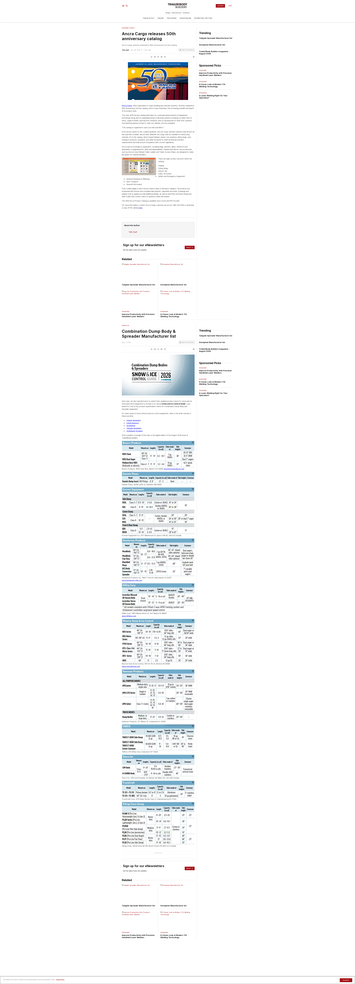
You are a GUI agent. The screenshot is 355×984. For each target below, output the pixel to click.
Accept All (346, 980)
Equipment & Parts (128, 28)
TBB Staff (125, 50)
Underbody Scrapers (134, 431)
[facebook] (151, 57)
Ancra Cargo (127, 106)
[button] (123, 5)
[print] (194, 57)
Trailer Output (148, 18)
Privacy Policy (60, 979)
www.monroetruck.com (131, 666)
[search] (126, 5)
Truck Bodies (171, 18)
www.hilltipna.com (129, 616)
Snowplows (130, 426)
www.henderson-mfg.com (132, 580)
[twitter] (158, 57)
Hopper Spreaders (133, 420)
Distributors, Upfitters (203, 18)
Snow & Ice (125, 325)
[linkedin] (155, 57)
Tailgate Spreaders (133, 428)
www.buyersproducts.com (174, 469)
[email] (165, 57)
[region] (177, 980)
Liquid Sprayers (132, 423)
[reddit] (161, 57)
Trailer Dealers (185, 18)
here (140, 208)
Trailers (160, 18)
